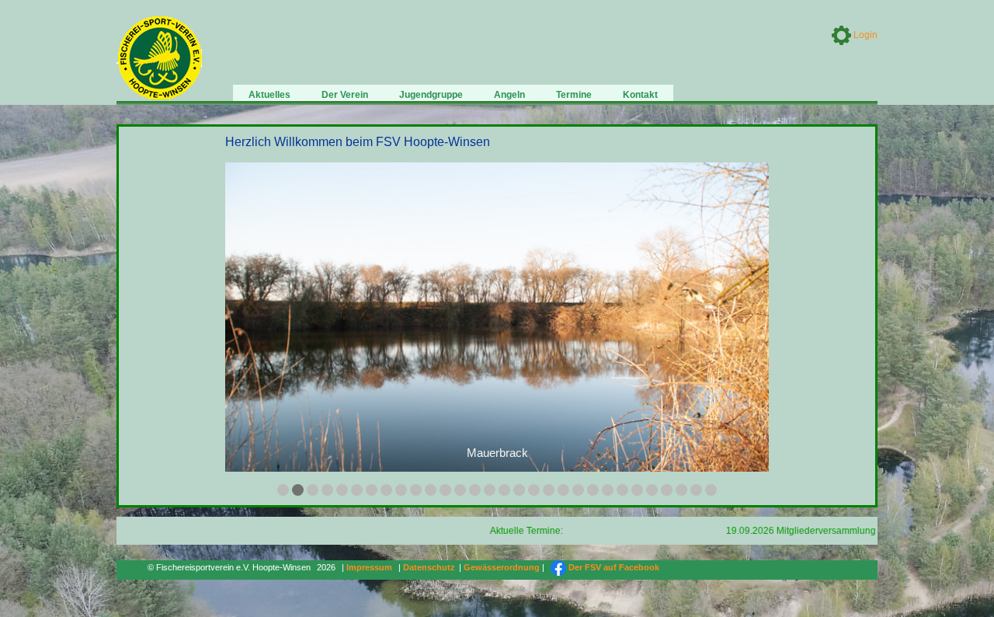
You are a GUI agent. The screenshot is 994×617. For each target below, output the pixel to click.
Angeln (509, 94)
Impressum (369, 567)
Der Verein (344, 94)
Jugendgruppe (431, 94)
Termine (574, 94)
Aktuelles (269, 94)
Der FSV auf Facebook (612, 567)
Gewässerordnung (502, 567)
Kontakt (640, 94)
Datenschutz (429, 567)
